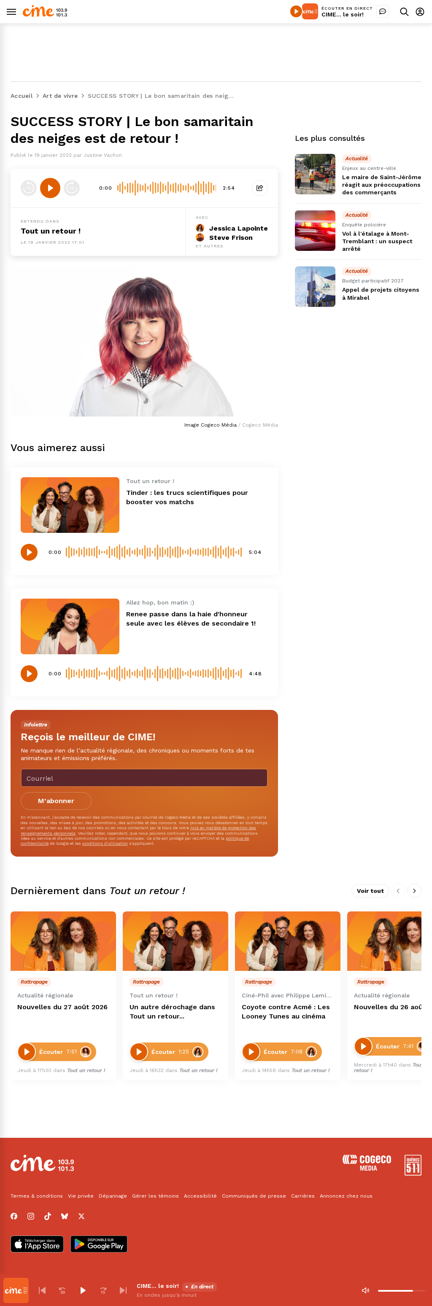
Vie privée (81, 1196)
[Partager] (260, 188)
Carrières (303, 1196)
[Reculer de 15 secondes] (29, 188)
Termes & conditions (37, 1196)
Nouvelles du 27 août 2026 (62, 1007)
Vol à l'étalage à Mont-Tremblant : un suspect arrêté (377, 241)
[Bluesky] (64, 1216)
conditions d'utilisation (105, 843)
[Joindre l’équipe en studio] (382, 11)
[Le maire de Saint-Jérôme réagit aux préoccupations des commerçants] (315, 174)
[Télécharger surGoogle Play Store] (98, 1245)
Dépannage (113, 1196)
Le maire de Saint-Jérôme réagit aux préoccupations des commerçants (381, 185)
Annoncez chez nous (346, 1196)
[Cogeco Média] (367, 1168)
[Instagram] (30, 1216)
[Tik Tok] (47, 1216)
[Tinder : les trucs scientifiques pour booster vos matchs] (70, 505)
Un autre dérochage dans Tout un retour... (172, 1011)
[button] (42, 1290)
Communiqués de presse (254, 1196)
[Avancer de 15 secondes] (72, 188)
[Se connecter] (420, 11)
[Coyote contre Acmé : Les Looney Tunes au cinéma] (287, 941)
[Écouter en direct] (296, 11)
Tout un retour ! (51, 230)
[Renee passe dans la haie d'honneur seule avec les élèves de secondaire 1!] (70, 626)
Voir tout (370, 890)
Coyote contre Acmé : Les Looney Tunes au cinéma (286, 1011)
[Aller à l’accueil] (45, 15)
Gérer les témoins (155, 1196)
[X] (81, 1216)
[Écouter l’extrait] (50, 188)
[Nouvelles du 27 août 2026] (63, 941)
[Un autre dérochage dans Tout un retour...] (175, 941)
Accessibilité (200, 1196)
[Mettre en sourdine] (365, 1290)
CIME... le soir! (342, 14)
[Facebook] (14, 1216)
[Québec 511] (413, 1173)
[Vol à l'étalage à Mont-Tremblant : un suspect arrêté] (315, 230)
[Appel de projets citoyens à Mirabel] (315, 286)
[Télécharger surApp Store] (37, 1245)
